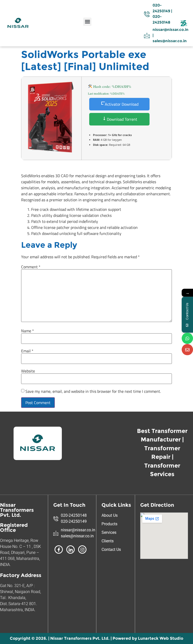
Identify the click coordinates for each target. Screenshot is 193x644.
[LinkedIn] (70, 549)
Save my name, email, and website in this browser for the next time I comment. (93, 391)
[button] (87, 22)
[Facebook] (59, 549)
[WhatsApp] (187, 338)
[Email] (187, 349)
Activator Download (121, 104)
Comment (30, 267)
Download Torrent (121, 119)
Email (27, 351)
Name (27, 331)
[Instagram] (82, 549)
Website (28, 371)
